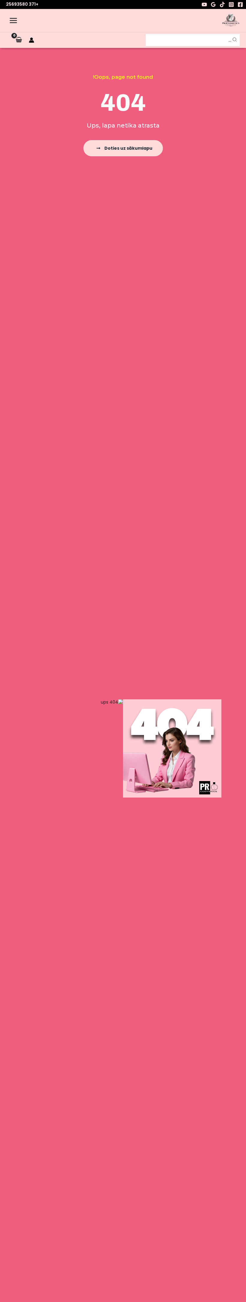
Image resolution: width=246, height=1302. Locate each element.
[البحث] (234, 40)
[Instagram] (231, 4)
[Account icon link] (31, 40)
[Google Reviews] (213, 4)
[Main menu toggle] (13, 20)
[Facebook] (240, 4)
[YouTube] (204, 4)
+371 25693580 (22, 4)
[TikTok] (222, 4)
